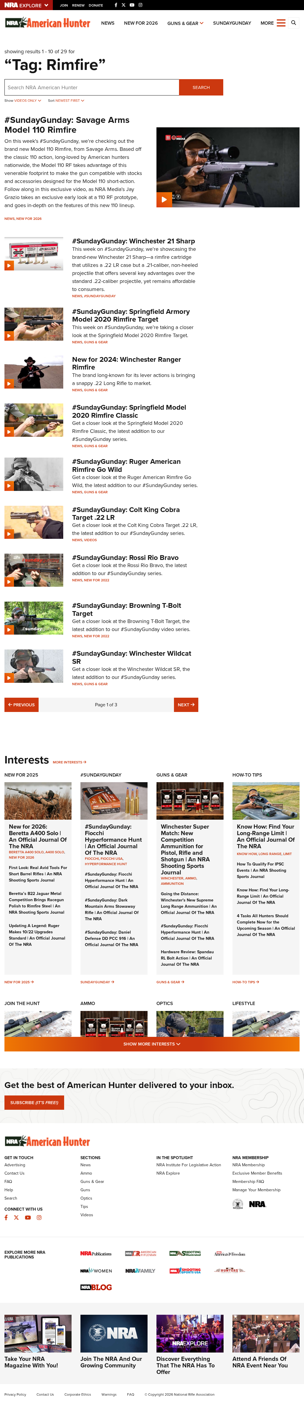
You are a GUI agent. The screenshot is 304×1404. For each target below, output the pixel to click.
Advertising (14, 1165)
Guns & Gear (182, 23)
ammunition (172, 883)
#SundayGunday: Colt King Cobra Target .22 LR (126, 513)
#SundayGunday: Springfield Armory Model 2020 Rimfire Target (131, 315)
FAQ (8, 1181)
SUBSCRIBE (34, 1102)
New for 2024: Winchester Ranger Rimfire (126, 363)
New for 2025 (17, 982)
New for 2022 (96, 580)
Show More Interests (184, 1043)
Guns (85, 1190)
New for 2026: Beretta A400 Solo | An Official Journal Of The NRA (38, 836)
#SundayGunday (100, 296)
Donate (96, 5)
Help (8, 1190)
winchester (172, 878)
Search (201, 87)
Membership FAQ (248, 1181)
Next (188, 704)
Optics (164, 1003)
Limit (287, 854)
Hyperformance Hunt (106, 864)
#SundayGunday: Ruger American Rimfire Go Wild (126, 465)
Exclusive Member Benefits (257, 1173)
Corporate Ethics (77, 1394)
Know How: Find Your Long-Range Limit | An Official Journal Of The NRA (266, 836)
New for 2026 (141, 23)
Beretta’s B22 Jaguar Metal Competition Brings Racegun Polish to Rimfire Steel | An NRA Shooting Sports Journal (36, 902)
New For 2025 (21, 774)
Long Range (270, 854)
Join (64, 5)
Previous (23, 704)
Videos (90, 540)
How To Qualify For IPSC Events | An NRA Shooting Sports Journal (261, 870)
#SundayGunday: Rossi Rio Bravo (125, 557)
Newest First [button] (68, 100)
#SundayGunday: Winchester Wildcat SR (131, 657)
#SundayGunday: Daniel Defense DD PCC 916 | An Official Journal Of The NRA (111, 938)
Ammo (87, 1003)
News (108, 23)
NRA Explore (168, 1173)
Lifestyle (243, 1003)
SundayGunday (232, 23)
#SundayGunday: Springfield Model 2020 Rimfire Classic (129, 411)
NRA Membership (248, 1165)
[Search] (293, 23)
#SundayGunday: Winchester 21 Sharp (133, 241)
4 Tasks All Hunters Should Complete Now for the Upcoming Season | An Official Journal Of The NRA (266, 925)
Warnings (109, 1394)
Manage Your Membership (256, 1190)
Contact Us (14, 1173)
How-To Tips (247, 774)
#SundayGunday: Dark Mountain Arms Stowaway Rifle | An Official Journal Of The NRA (112, 909)
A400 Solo (54, 852)
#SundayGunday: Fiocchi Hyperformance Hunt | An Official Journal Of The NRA (113, 839)
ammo (190, 878)
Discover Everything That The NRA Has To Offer (185, 1365)
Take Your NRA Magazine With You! (31, 1362)
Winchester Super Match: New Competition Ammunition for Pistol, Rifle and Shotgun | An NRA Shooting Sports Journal (185, 849)
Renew (78, 5)
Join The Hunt (22, 1003)
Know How (247, 854)
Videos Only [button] (26, 100)
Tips (84, 1206)
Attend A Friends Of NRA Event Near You (260, 1362)
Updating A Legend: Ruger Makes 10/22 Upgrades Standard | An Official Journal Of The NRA (37, 935)
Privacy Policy (15, 1394)
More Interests (67, 762)
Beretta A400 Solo (26, 852)
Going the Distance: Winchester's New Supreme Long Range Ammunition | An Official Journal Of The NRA (189, 903)
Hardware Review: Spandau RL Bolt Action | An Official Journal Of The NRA (187, 958)
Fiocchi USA (112, 858)
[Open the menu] (281, 22)
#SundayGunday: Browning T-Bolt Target (126, 609)
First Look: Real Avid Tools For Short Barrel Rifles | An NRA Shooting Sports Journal (38, 874)
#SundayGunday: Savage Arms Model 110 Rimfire (66, 124)
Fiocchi (92, 858)
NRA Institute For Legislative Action (188, 1165)
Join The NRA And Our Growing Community (111, 1362)
